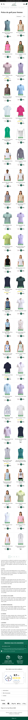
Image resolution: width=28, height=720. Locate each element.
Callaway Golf (20, 120)
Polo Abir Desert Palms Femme (20, 310)
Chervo (7, 34)
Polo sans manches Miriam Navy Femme (7, 290)
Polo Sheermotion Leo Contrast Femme (7, 204)
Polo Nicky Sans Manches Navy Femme (20, 439)
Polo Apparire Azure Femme (21, 96)
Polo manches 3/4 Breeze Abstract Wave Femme (7, 97)
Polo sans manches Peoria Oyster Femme (20, 204)
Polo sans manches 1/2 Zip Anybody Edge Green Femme (20, 461)
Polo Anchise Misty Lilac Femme (20, 226)
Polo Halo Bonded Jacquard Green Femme (7, 247)
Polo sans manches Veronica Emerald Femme (7, 140)
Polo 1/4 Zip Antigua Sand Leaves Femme (20, 333)
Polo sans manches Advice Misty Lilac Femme (20, 76)
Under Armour (7, 77)
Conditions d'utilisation (17, 712)
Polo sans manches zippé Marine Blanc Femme (7, 461)
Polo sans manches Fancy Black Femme (7, 268)
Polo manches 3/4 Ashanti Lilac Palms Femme (7, 439)
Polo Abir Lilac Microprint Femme (20, 375)
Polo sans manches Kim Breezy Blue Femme (7, 482)
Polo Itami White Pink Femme (7, 546)
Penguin (7, 141)
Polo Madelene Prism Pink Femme (20, 525)
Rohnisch (7, 119)
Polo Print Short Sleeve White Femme (7, 504)
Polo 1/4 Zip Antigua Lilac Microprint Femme (20, 247)
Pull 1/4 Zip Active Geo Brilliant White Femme (7, 418)
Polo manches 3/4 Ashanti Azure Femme (7, 397)
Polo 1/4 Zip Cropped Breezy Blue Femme (7, 333)
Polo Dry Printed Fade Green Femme (21, 504)
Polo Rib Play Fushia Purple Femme (21, 119)
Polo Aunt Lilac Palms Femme (20, 396)
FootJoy (20, 418)
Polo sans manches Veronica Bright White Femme (20, 547)
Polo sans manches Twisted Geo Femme (7, 311)
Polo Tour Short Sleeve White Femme (7, 183)
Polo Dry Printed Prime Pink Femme (7, 76)
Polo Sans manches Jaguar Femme (20, 354)
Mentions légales (9, 712)
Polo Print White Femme (20, 182)
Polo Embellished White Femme (20, 482)
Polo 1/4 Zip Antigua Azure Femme (7, 525)
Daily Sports (20, 33)
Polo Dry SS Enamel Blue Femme (7, 226)
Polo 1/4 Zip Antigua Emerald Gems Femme (7, 33)
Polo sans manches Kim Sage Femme (20, 54)
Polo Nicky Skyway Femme (7, 118)
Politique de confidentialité (14, 713)
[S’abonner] (25, 646)
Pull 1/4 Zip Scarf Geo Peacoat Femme (20, 161)
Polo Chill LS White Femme (20, 139)
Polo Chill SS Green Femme (21, 289)
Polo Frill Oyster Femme (20, 32)
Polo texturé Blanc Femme (20, 417)
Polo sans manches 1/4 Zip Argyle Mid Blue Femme (7, 354)
